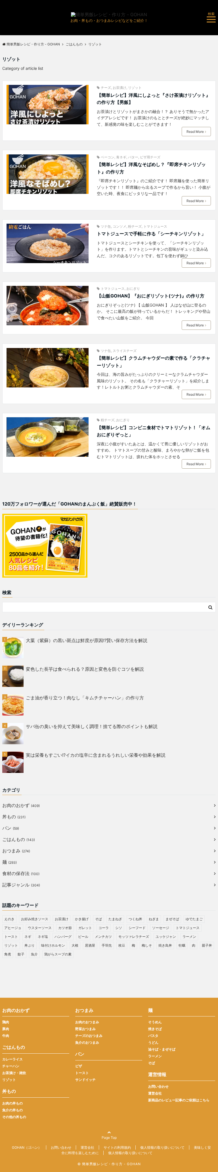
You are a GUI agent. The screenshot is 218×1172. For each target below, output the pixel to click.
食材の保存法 (20, 873)
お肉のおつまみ (87, 1022)
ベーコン (107, 157)
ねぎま (154, 919)
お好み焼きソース (34, 919)
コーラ (103, 928)
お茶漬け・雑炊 (14, 1073)
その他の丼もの (14, 1117)
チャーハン (10, 1066)
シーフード (137, 928)
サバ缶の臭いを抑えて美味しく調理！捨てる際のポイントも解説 (92, 726)
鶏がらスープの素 (58, 954)
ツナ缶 (106, 226)
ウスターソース (40, 928)
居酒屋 (90, 945)
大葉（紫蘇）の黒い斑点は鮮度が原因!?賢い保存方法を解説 (86, 640)
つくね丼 (135, 919)
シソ (118, 928)
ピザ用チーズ (150, 157)
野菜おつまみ (85, 1029)
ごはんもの (18, 839)
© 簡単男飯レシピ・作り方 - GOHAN (109, 1164)
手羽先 (107, 945)
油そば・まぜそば (161, 1049)
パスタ (153, 1035)
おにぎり (133, 288)
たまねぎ (115, 919)
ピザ (78, 1066)
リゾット (135, 87)
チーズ (106, 87)
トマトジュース (155, 226)
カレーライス (12, 1059)
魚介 (34, 954)
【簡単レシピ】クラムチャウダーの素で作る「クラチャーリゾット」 (153, 361)
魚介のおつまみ (87, 1042)
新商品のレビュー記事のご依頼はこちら (178, 1100)
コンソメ (119, 226)
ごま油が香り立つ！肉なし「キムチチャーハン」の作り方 (85, 698)
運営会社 (155, 1093)
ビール (83, 936)
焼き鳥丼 (165, 945)
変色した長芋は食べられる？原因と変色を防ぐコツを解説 (85, 669)
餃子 (21, 954)
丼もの (14, 816)
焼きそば (155, 1029)
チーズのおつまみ (88, 1035)
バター (133, 157)
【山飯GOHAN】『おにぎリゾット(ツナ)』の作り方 (150, 296)
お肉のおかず (21, 805)
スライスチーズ (125, 351)
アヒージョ (12, 928)
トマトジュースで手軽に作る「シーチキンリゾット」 (151, 233)
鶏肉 (5, 1022)
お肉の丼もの (12, 1103)
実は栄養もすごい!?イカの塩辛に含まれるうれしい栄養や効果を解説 (95, 755)
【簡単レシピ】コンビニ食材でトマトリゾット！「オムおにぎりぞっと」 (153, 431)
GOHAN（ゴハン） (26, 1147)
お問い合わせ (158, 1086)
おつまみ (16, 851)
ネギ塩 (43, 936)
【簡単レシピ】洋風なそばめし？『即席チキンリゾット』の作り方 (151, 168)
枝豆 (121, 945)
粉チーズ (135, 226)
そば (98, 919)
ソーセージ (160, 928)
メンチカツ (103, 936)
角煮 (7, 954)
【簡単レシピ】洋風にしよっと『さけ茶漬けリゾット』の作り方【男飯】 (153, 98)
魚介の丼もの (12, 1110)
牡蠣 (182, 945)
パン (10, 828)
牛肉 (5, 1035)
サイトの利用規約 (117, 1147)
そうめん (155, 1022)
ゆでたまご (194, 919)
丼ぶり (29, 945)
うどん (153, 1042)
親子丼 (207, 945)
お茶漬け (119, 87)
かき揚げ (82, 919)
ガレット (85, 928)
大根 (75, 945)
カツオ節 (65, 928)
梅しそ (147, 945)
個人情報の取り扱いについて (162, 1147)
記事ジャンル (21, 885)
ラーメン (189, 936)
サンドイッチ (85, 1079)
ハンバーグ (63, 936)
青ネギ (121, 157)
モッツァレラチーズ (133, 936)
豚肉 (5, 1029)
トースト (11, 936)
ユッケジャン (166, 936)
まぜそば (172, 919)
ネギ (27, 936)
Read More (195, 131)
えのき (9, 919)
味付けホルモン (53, 945)
